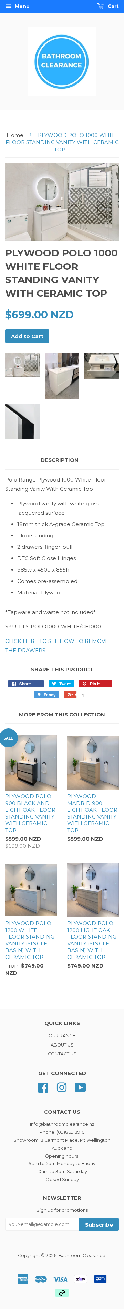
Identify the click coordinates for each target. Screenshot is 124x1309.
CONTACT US (62, 1054)
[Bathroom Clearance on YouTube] (80, 1087)
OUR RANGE (62, 1035)
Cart (112, 6)
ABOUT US (62, 1045)
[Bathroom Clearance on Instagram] (61, 1087)
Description (60, 460)
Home (15, 135)
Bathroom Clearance (82, 1255)
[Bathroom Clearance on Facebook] (43, 1087)
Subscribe (99, 1224)
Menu (21, 6)
